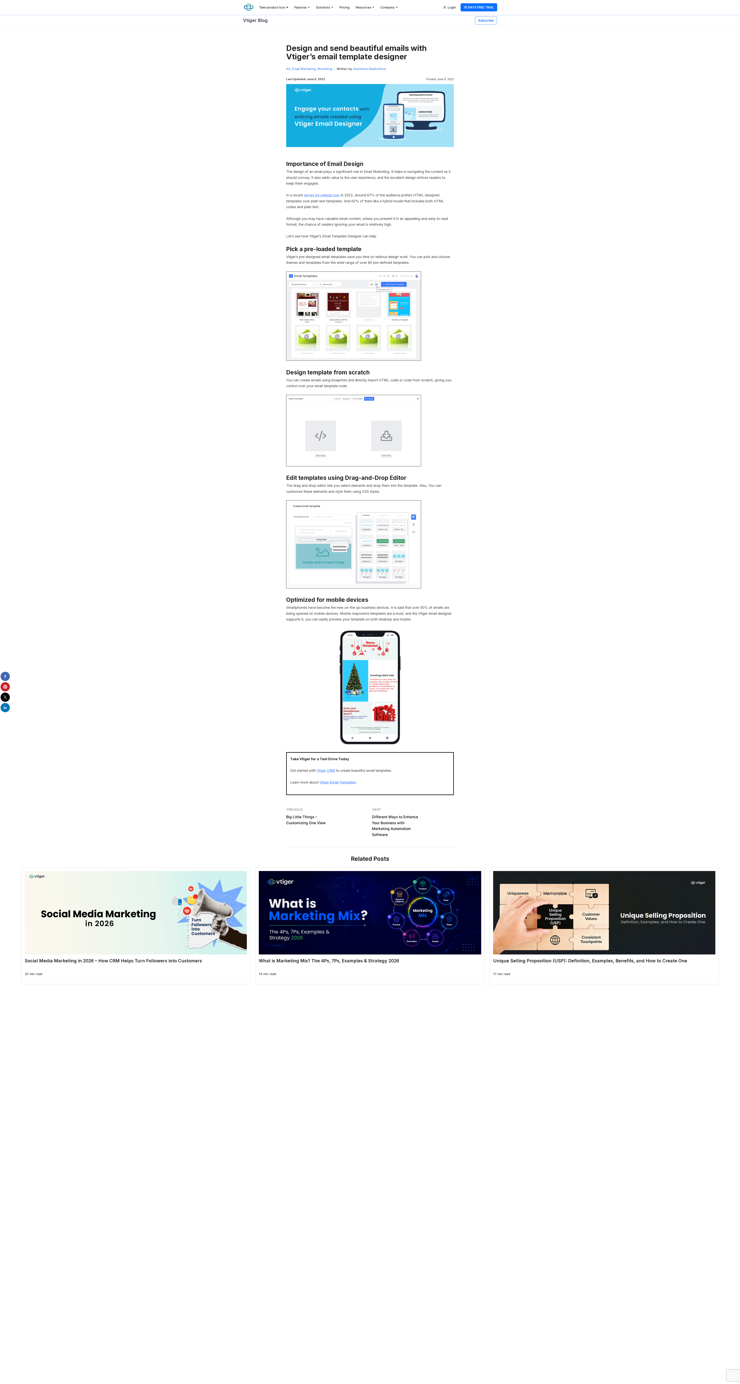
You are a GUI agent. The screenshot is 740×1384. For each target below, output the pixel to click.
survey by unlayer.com (322, 195)
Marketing (324, 69)
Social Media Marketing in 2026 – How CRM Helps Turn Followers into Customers (113, 961)
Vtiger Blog (255, 20)
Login (452, 7)
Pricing (344, 7)
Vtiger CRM (326, 771)
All (288, 69)
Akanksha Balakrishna (369, 69)
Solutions (323, 7)
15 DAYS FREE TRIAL (479, 7)
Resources (363, 7)
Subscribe (486, 20)
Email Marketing (303, 69)
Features (300, 7)
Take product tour (272, 7)
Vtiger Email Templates (338, 782)
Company (387, 7)
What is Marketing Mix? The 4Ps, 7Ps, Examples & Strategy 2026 (329, 961)
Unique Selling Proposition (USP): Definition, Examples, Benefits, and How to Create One (590, 961)
